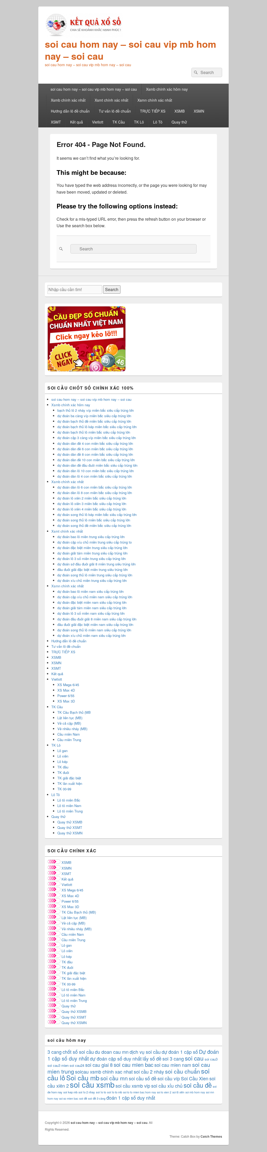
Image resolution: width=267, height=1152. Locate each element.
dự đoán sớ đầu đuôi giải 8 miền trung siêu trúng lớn (96, 564)
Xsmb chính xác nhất (68, 100)
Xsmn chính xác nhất (154, 100)
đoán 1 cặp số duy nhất (130, 1097)
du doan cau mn (112, 1051)
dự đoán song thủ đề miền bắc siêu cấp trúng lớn (94, 525)
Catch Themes (211, 1136)
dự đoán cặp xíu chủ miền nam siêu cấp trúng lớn (94, 596)
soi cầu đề (198, 1084)
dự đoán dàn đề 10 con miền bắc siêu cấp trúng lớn (96, 459)
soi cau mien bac (133, 1064)
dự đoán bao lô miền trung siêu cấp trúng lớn (91, 536)
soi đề (83, 1098)
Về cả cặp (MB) (69, 723)
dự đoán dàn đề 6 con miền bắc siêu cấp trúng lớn (95, 448)
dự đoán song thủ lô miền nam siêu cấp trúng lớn (94, 629)
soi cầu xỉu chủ (167, 1085)
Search (111, 289)
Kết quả (76, 122)
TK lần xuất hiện (69, 783)
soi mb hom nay (195, 1092)
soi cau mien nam (172, 1064)
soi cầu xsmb (92, 1084)
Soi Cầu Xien (194, 1078)
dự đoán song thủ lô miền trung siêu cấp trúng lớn (94, 574)
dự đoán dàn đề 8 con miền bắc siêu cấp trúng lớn (95, 454)
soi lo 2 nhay (86, 1092)
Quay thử (179, 122)
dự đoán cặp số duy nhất (116, 1058)
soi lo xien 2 (164, 1092)
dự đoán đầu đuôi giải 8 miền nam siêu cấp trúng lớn (96, 619)
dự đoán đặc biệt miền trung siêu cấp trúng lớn (92, 547)
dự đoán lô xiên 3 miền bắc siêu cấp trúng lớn (91, 503)
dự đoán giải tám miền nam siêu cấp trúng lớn (91, 607)
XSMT (56, 122)
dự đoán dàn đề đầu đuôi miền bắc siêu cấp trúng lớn (97, 465)
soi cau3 (211, 1059)
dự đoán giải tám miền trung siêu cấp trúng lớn (92, 553)
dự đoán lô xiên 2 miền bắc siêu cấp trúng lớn (91, 498)
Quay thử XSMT (69, 827)
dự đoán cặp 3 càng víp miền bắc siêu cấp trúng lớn (96, 437)
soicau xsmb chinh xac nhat (104, 1071)
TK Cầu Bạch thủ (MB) (79, 912)
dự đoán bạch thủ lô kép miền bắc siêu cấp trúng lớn (97, 426)
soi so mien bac (68, 1098)
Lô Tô (157, 122)
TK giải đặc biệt (69, 777)
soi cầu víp (168, 1078)
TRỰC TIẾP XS (152, 111)
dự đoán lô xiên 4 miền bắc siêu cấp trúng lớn (91, 509)
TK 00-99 (64, 788)
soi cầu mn (114, 1078)
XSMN (199, 111)
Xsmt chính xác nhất (111, 100)
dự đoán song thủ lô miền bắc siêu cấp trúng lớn (93, 520)
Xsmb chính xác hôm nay (167, 89)
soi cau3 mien (58, 1065)
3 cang (54, 1051)
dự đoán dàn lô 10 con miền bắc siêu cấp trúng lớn (95, 470)
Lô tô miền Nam (69, 805)
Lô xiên (62, 756)
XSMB (179, 111)
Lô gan (62, 750)
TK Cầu (118, 122)
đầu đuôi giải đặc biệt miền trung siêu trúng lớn (92, 569)
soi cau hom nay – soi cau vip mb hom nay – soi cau (130, 50)
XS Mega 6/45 (68, 684)
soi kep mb (70, 1092)
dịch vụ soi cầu (145, 1051)
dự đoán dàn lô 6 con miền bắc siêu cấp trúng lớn (94, 487)
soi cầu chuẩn (182, 1071)
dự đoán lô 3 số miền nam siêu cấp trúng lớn (91, 613)
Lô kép (62, 761)
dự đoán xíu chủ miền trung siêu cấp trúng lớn (92, 580)
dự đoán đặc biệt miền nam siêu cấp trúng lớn (91, 602)
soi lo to (101, 1092)
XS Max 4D (66, 690)
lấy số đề (152, 1058)
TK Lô (139, 122)
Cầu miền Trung (69, 739)
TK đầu (62, 767)
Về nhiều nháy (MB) (72, 728)
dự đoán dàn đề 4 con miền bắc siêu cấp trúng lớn (95, 443)
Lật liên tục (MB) (69, 717)
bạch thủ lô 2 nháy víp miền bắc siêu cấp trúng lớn (95, 410)
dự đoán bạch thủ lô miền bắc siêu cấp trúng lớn (93, 432)
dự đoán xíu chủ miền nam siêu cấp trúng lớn (91, 635)
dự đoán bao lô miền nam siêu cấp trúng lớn (90, 591)
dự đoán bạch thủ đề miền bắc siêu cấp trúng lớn (94, 421)
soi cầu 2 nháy (149, 1071)
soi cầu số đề (142, 1078)
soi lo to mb (114, 1092)
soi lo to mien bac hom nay (139, 1092)
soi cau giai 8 (99, 1064)
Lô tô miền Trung (70, 811)
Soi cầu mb (82, 1077)
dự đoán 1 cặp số (180, 1051)
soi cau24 (77, 1065)
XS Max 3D (66, 701)
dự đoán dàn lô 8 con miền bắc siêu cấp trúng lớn (94, 492)
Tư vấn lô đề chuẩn (115, 111)
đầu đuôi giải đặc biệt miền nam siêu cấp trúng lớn (95, 624)
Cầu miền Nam (68, 734)
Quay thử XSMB (69, 822)
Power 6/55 (65, 695)
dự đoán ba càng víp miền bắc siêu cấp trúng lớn (94, 415)
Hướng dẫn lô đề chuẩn (70, 111)
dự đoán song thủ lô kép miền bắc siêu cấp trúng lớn (97, 514)
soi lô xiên (178, 1092)
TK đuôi (63, 772)
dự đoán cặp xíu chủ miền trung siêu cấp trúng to (94, 542)
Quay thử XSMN (69, 832)
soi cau (194, 1058)
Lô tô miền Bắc (68, 800)
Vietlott (97, 122)
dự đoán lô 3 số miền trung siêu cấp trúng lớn (91, 558)
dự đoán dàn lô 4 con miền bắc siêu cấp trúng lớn (94, 476)
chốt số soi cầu (78, 1051)
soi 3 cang (173, 1058)
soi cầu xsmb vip (133, 1085)
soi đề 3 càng (96, 1098)
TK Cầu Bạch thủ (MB (74, 712)
